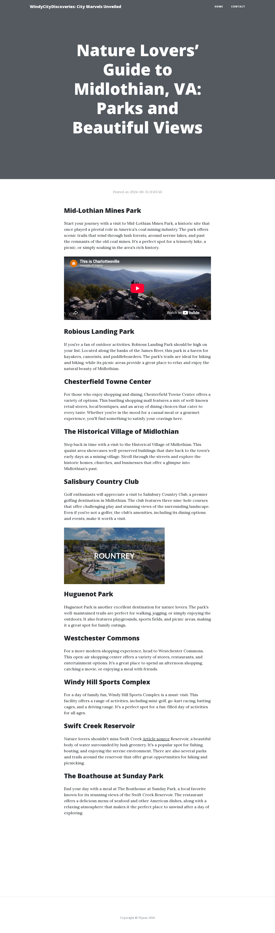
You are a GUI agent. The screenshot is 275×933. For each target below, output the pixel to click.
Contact (238, 6)
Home (219, 6)
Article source (156, 738)
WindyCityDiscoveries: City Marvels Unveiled (75, 6)
